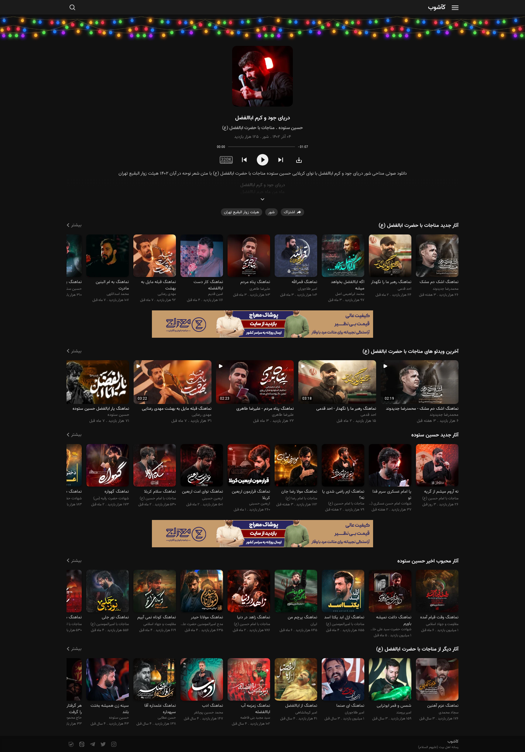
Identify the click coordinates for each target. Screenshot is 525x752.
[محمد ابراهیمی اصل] (343, 256)
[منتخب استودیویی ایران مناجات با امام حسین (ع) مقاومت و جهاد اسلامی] (296, 592)
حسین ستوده (291, 128)
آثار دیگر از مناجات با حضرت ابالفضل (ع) (417, 649)
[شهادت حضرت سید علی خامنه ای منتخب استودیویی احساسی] (390, 592)
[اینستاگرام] (113, 744)
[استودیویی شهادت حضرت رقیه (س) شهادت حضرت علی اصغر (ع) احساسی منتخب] (107, 466)
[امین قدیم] (201, 256)
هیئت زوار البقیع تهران (241, 212)
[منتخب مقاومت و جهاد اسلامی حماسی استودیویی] (437, 592)
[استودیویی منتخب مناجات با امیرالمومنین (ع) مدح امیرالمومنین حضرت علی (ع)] (107, 592)
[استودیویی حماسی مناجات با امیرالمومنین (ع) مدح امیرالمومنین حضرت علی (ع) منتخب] (343, 592)
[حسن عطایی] (154, 680)
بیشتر (76, 225)
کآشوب (437, 7)
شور (265, 137)
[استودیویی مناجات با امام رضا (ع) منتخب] (296, 466)
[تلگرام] (92, 744)
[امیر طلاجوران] (296, 256)
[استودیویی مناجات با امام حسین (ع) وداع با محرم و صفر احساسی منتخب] (343, 466)
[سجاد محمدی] (437, 680)
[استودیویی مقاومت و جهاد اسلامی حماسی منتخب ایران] (154, 592)
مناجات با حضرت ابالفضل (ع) (248, 128)
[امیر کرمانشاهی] (296, 680)
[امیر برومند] (390, 680)
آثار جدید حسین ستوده (434, 435)
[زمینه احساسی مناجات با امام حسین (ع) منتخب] (437, 466)
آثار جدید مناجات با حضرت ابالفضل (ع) (418, 226)
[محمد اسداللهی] (107, 256)
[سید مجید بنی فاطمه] (249, 680)
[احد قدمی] (390, 256)
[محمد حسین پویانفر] (201, 680)
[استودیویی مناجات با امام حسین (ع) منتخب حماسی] (249, 592)
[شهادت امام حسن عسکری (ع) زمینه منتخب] (390, 466)
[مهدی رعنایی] (154, 256)
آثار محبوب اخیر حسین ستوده (427, 561)
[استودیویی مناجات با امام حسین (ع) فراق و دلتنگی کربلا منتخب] (154, 466)
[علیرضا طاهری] (249, 256)
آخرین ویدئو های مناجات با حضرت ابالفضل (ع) (410, 352)
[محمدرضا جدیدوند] (437, 256)
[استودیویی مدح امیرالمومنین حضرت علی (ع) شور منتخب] (201, 592)
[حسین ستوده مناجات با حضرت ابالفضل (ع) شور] (262, 76)
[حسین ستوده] (107, 680)
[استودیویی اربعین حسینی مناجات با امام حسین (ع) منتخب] (201, 466)
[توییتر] (102, 744)
